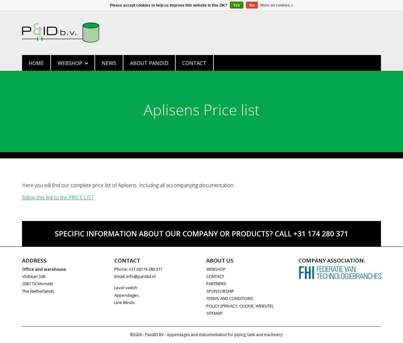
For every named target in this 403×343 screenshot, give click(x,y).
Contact (194, 63)
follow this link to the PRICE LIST (58, 197)
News (109, 63)
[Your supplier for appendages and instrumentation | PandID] (201, 32)
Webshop (70, 63)
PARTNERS (216, 283)
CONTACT (215, 276)
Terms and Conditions (229, 298)
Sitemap (214, 313)
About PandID (149, 63)
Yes (236, 5)
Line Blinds (124, 302)
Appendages (126, 295)
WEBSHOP (216, 269)
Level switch (125, 287)
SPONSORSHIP (220, 291)
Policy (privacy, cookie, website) (239, 306)
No (251, 5)
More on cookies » (276, 5)
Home (36, 63)
